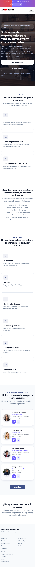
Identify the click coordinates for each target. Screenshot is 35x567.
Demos (3, 546)
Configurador (4, 548)
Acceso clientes (5, 561)
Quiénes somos (22, 538)
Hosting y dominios (23, 546)
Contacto (3, 559)
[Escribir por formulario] (18, 422)
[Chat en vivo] (14, 422)
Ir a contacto (17, 487)
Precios (20, 543)
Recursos (3, 556)
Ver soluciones (17, 62)
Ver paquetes (16, 4)
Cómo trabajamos (23, 541)
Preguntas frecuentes (7, 554)
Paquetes (3, 541)
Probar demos (17, 68)
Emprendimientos (5, 543)
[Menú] (31, 10)
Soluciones (4, 538)
